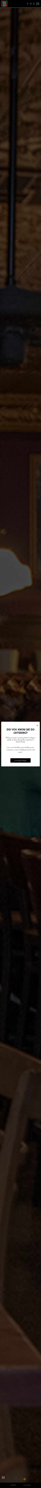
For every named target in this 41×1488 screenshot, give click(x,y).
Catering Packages (20, 760)
